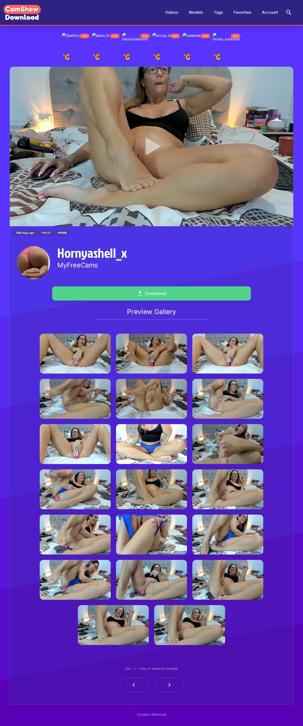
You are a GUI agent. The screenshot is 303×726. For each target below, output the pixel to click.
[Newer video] (169, 686)
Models (196, 12)
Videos (171, 12)
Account (270, 12)
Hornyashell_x (92, 254)
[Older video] (134, 686)
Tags (218, 12)
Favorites (242, 12)
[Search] (289, 12)
